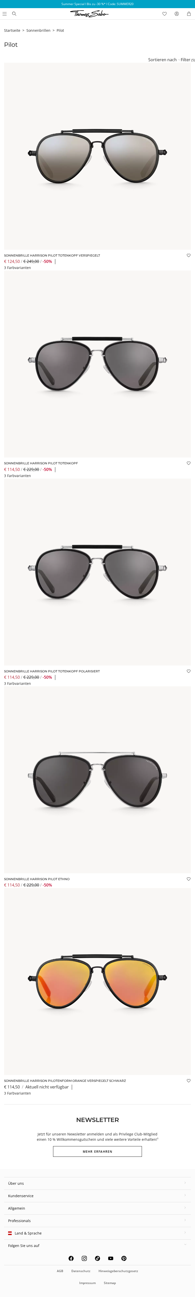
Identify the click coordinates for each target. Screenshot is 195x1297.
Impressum (87, 1283)
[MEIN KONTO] (177, 14)
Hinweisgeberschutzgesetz (118, 1271)
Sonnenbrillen (38, 30)
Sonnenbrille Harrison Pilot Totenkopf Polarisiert (52, 671)
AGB (60, 1271)
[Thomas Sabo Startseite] (14, 14)
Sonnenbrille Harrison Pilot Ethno (37, 879)
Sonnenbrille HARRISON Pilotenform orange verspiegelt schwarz (65, 1081)
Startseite (12, 30)
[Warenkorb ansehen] (189, 14)
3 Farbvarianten (17, 267)
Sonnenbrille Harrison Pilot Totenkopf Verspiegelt (52, 255)
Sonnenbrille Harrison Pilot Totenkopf (41, 463)
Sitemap (110, 1283)
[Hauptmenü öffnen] (4, 14)
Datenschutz (80, 1271)
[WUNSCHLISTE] (164, 14)
